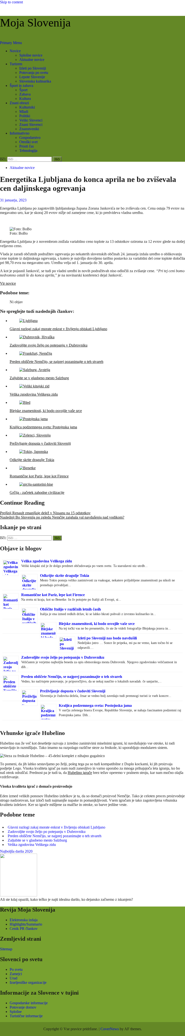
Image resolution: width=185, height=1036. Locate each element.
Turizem (16, 64)
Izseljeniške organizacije (28, 982)
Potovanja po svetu (33, 73)
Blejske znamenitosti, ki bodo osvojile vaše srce (97, 624)
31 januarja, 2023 (13, 200)
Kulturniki (27, 107)
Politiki (24, 116)
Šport (23, 90)
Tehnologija (28, 150)
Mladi (23, 111)
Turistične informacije (26, 1016)
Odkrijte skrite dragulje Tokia (64, 575)
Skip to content (11, 2)
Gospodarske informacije (29, 1003)
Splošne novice (30, 55)
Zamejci (16, 974)
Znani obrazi (19, 103)
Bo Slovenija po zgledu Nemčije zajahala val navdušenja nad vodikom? (62, 517)
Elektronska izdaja (24, 920)
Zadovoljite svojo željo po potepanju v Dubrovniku (62, 657)
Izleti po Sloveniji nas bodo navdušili (107, 638)
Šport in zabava (21, 86)
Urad (13, 978)
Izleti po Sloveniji (32, 68)
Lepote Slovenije (32, 77)
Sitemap (6, 949)
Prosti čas (26, 146)
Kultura (25, 99)
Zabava (25, 94)
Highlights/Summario (26, 924)
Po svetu (16, 969)
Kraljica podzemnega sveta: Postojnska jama (95, 705)
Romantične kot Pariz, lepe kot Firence (53, 595)
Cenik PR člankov (24, 929)
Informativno (19, 133)
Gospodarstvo (29, 137)
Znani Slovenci (30, 124)
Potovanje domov (23, 1007)
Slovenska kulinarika (35, 81)
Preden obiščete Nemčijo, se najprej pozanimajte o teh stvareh (71, 677)
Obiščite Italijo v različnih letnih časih (70, 609)
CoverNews (109, 1029)
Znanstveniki (29, 129)
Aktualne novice (31, 60)
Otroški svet (28, 142)
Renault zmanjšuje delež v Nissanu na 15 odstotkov (45, 513)
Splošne (16, 1012)
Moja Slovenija (35, 22)
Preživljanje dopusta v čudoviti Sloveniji (72, 691)
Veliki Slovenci (30, 120)
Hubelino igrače (80, 773)
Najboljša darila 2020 (16, 851)
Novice (15, 51)
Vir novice (8, 283)
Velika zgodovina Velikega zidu (46, 561)
